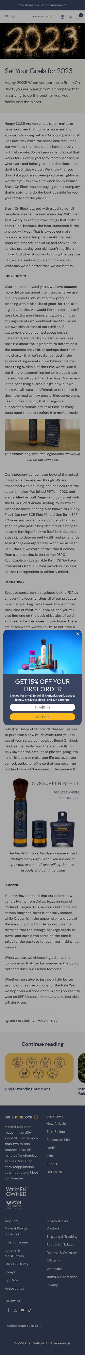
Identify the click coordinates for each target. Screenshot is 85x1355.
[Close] (77, 633)
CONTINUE (43, 717)
